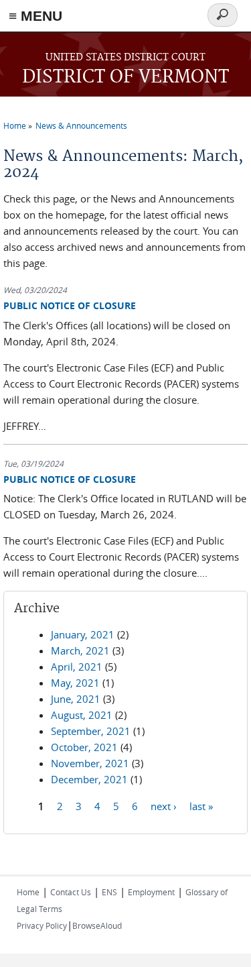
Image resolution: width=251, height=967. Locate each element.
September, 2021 (91, 731)
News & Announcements (81, 125)
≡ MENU (35, 15)
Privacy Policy (42, 925)
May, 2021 (75, 682)
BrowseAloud (97, 925)
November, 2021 (90, 763)
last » (201, 805)
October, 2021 (84, 747)
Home (14, 125)
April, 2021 (76, 666)
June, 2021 (75, 698)
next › (164, 805)
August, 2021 (81, 715)
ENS (109, 892)
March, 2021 (80, 650)
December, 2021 (89, 779)
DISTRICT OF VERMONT (125, 77)
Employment (151, 892)
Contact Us (70, 892)
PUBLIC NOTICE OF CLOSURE (69, 305)
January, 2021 (82, 634)
